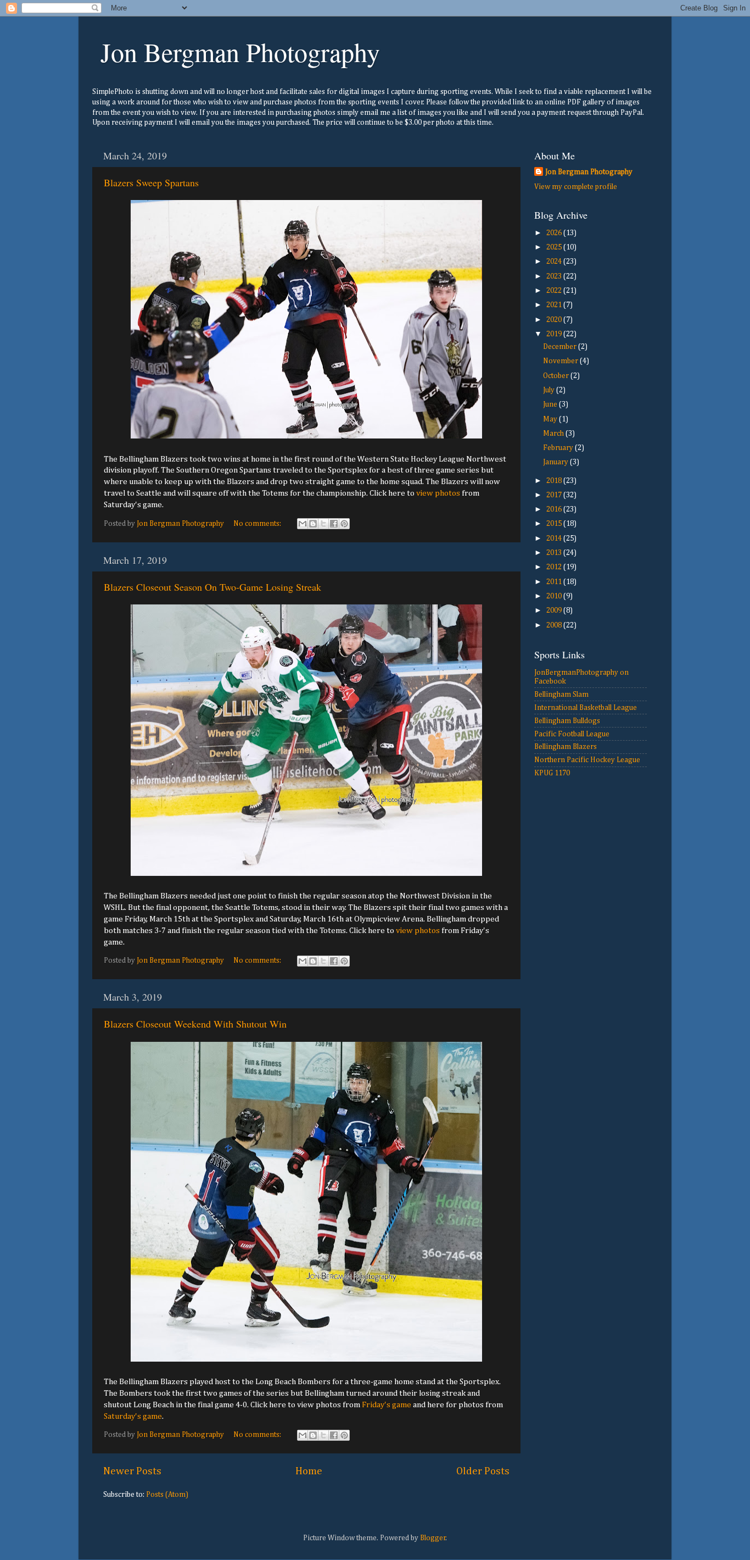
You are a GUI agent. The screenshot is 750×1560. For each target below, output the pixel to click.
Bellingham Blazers (565, 747)
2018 (554, 481)
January (556, 462)
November (561, 361)
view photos (438, 493)
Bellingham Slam (561, 694)
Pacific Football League (571, 734)
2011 (554, 582)
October (556, 376)
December (560, 347)
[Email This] (302, 523)
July (549, 390)
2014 (554, 538)
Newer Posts (132, 1471)
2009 (554, 610)
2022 (554, 291)
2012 (554, 567)
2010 (554, 596)
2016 (554, 509)
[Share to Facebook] (333, 523)
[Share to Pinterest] (344, 523)
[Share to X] (323, 523)
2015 (554, 524)
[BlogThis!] (312, 523)
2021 (554, 305)
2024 (554, 261)
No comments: (258, 524)
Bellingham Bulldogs (567, 721)
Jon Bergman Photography (240, 51)
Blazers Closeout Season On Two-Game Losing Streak (212, 586)
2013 (554, 553)
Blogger (433, 1538)
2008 (554, 625)
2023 (554, 276)
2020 (554, 320)
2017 (554, 495)
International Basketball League (585, 708)
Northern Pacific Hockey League (587, 760)
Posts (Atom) (167, 1494)
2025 (554, 247)
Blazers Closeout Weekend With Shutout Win (195, 1023)
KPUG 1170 (552, 773)
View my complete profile (575, 187)
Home (308, 1471)
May (551, 419)
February (559, 448)
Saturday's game (133, 1416)
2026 (554, 233)
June (551, 404)
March (554, 433)
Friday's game (386, 1405)
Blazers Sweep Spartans (151, 182)
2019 (554, 334)
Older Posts (483, 1471)
